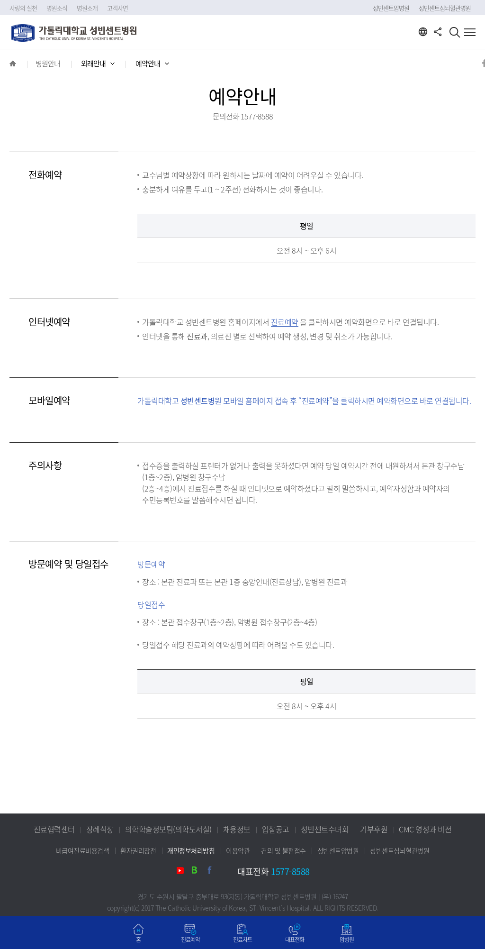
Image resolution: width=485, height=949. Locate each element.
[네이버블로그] (198, 872)
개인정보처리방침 (191, 850)
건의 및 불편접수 (283, 850)
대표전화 (294, 939)
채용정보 (237, 829)
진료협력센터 (54, 829)
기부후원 (373, 829)
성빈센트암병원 (391, 7)
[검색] (454, 33)
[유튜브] (183, 872)
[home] (12, 63)
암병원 (347, 939)
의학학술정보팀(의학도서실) (168, 829)
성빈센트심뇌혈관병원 (445, 7)
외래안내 (93, 63)
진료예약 (190, 939)
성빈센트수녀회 (325, 829)
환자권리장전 (138, 850)
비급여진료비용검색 (82, 850)
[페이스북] (213, 872)
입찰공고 (275, 829)
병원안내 (48, 63)
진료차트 (242, 939)
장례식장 (100, 829)
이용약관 (238, 850)
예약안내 (147, 63)
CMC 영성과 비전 (425, 829)
